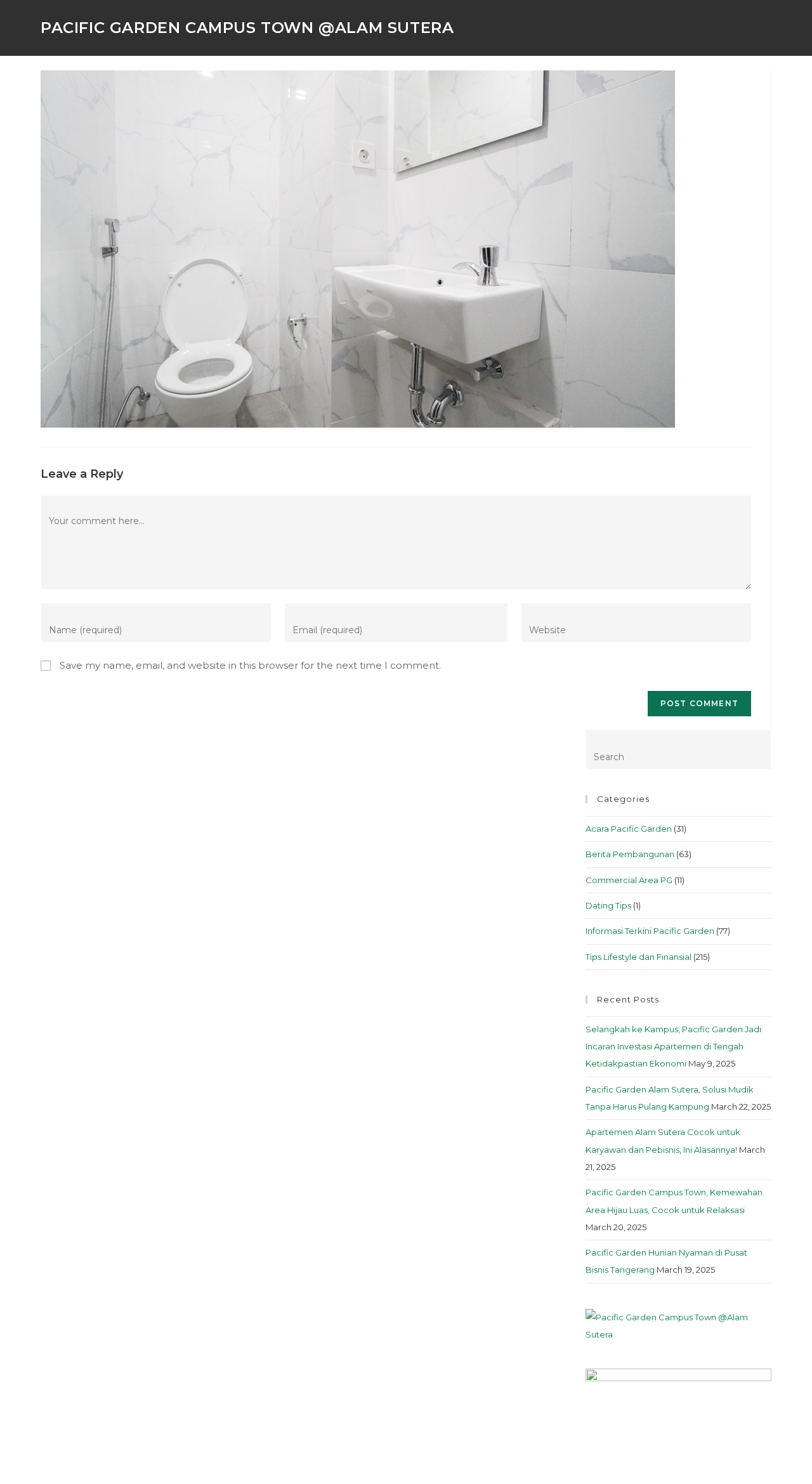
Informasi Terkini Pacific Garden (650, 931)
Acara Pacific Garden (629, 829)
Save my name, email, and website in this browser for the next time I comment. (250, 665)
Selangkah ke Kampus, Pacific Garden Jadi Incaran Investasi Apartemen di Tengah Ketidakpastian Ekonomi (673, 1046)
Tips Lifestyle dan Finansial (638, 957)
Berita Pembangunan (630, 854)
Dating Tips (608, 905)
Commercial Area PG (629, 880)
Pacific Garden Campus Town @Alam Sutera (247, 27)
